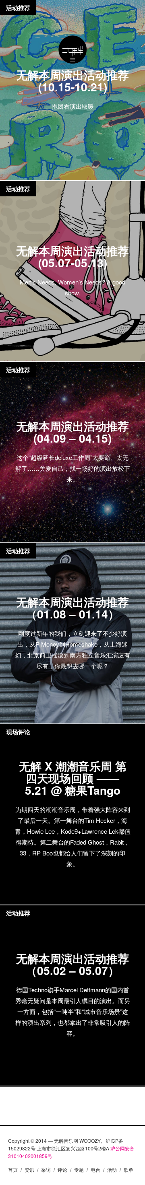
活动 (112, 1169)
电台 (95, 1169)
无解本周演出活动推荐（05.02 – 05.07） (72, 964)
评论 (62, 1169)
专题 (79, 1169)
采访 (46, 1169)
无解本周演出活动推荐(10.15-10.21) (72, 80)
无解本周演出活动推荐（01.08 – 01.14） (72, 608)
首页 (13, 1169)
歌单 (128, 1169)
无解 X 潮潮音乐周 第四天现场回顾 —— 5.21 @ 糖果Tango (72, 778)
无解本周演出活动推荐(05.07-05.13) (72, 256)
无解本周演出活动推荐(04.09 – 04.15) (72, 432)
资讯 (29, 1169)
